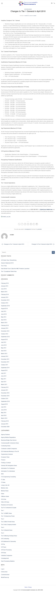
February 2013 (5, 325)
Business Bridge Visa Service (8, 440)
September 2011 (5, 367)
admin (34, 15)
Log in (2, 569)
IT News (3, 482)
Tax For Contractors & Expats (8, 507)
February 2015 (5, 283)
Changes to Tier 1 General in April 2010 (13, 244)
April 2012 (3, 350)
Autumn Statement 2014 (7, 263)
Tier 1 (2, 510)
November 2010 (5, 395)
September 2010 (5, 401)
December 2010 (5, 393)
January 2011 (4, 390)
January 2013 (4, 328)
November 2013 (5, 300)
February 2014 (5, 294)
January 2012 (4, 356)
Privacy (30, 587)
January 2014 (4, 297)
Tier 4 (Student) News (6, 530)
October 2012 (4, 334)
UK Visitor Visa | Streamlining (8, 260)
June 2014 (4, 289)
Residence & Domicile (7, 505)
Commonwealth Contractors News (10, 443)
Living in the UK (5, 485)
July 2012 (3, 342)
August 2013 (4, 308)
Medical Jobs (4, 488)
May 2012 (3, 348)
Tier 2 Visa (4, 265)
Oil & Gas (3, 499)
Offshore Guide (5, 496)
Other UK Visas (5, 502)
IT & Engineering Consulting (8, 476)
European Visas (5, 457)
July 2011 (3, 373)
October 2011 (4, 364)
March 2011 (4, 384)
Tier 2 (2, 519)
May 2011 (3, 379)
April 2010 (3, 415)
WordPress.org (5, 577)
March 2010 (4, 418)
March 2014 (4, 291)
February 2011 (5, 387)
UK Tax (3, 544)
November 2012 (5, 331)
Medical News (4, 490)
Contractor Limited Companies (9, 448)
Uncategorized (28, 9)
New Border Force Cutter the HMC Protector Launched (15, 268)
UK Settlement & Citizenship (8, 541)
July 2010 (3, 407)
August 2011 (4, 370)
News (2, 493)
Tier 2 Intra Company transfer (8, 524)
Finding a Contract (6, 462)
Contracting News (5, 445)
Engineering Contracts (7, 454)
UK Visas (3, 552)
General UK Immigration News (9, 465)
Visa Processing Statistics (8, 561)
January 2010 (4, 424)
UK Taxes (3, 547)
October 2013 (4, 303)
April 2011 (3, 381)
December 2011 (5, 359)
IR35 (2, 474)
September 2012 (5, 336)
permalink (40, 229)
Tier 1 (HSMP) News (6, 513)
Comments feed (5, 574)
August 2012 (4, 339)
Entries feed (4, 571)
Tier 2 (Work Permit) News (8, 521)
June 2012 (4, 345)
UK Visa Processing (6, 550)
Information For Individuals (8, 471)
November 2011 (5, 362)
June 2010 (4, 410)
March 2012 (4, 353)
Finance (3, 460)
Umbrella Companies (6, 555)
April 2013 (3, 320)
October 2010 (4, 398)
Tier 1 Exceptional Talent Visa (8, 271)
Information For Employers (8, 468)
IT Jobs (3, 479)
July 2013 (3, 311)
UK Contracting (5, 538)
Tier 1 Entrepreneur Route (8, 516)
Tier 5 (2, 533)
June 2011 (3, 376)
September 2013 (5, 305)
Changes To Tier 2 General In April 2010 (42, 244)
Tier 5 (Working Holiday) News (9, 535)
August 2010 (4, 404)
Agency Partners (5, 434)
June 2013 (4, 314)
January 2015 (4, 286)
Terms (25, 587)
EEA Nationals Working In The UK (10, 451)
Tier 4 (2, 527)
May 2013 (3, 317)
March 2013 (4, 322)
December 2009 (5, 426)
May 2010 (3, 412)
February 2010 (5, 421)
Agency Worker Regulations (8, 437)
